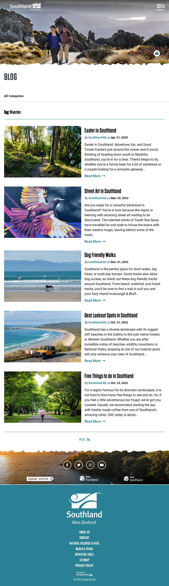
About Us (84, 532)
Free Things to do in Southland (109, 376)
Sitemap (84, 560)
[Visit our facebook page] (67, 465)
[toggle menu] (161, 7)
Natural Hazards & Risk (84, 543)
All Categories (14, 96)
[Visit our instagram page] (90, 465)
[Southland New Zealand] (27, 7)
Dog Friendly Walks (100, 255)
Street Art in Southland (102, 191)
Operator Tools (84, 554)
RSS (82, 439)
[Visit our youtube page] (102, 465)
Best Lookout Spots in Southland (110, 315)
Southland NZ (97, 137)
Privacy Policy (84, 565)
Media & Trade (84, 549)
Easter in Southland (100, 130)
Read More (92, 176)
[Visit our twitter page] (78, 465)
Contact (84, 538)
